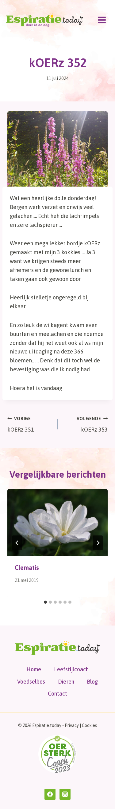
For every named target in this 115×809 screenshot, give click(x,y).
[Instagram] (65, 794)
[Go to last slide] (17, 542)
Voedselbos (31, 681)
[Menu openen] (101, 20)
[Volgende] (98, 542)
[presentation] (57, 522)
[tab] (45, 602)
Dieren (66, 681)
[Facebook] (50, 794)
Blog (92, 681)
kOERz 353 (92, 424)
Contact (57, 693)
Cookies (89, 725)
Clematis (27, 567)
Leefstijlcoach (71, 669)
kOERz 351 (20, 424)
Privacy (72, 725)
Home (33, 669)
